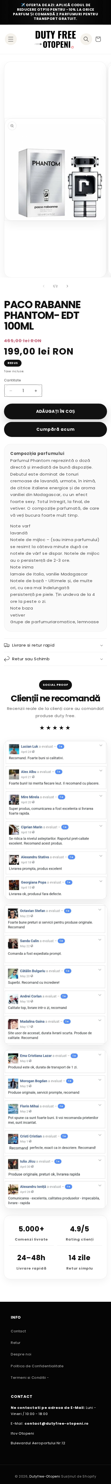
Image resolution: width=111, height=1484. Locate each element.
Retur (16, 1342)
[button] (11, 39)
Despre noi (21, 1354)
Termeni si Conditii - (30, 1377)
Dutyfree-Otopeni (44, 1476)
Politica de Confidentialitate (37, 1366)
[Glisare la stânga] (44, 286)
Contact (18, 1331)
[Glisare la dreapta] (67, 286)
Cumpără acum (55, 429)
